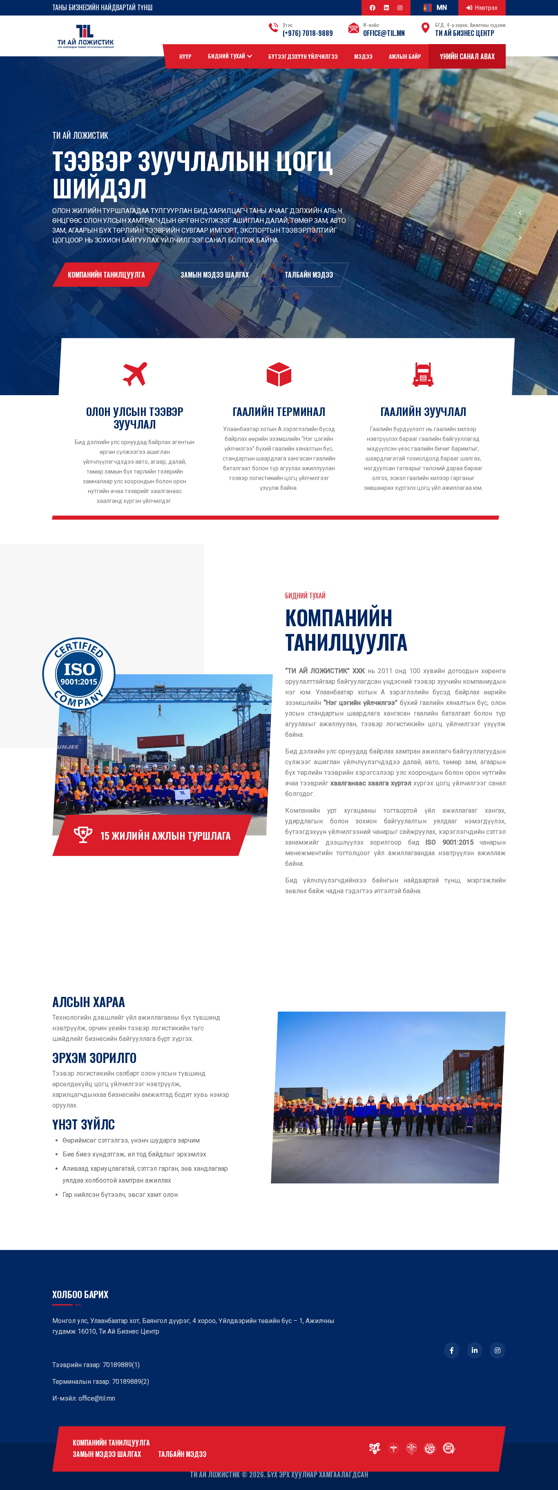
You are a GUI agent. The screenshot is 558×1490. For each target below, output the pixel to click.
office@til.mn (384, 33)
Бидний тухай (226, 56)
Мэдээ (363, 56)
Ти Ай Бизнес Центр (464, 33)
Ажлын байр (405, 56)
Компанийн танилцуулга (106, 275)
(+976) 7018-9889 (308, 33)
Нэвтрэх (486, 7)
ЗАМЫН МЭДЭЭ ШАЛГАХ (215, 275)
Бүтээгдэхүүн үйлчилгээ (303, 56)
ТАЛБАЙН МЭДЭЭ (309, 275)
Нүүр (185, 56)
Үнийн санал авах (467, 56)
